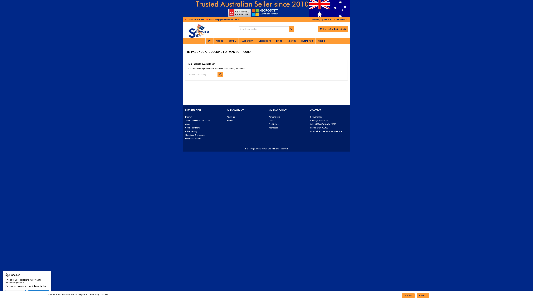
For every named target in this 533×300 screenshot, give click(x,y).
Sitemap (230, 120)
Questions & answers (195, 135)
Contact (315, 110)
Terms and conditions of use (197, 120)
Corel (232, 41)
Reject (423, 295)
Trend (321, 41)
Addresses (273, 128)
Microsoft (265, 41)
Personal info (274, 117)
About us (189, 124)
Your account (278, 110)
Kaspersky (247, 41)
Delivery (188, 117)
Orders (272, 120)
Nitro (279, 41)
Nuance (292, 41)
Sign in (323, 20)
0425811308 (199, 20)
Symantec (307, 41)
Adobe (219, 41)
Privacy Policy (191, 131)
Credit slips (274, 124)
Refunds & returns (193, 139)
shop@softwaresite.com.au (227, 20)
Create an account (338, 20)
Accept (408, 295)
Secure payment (192, 128)
